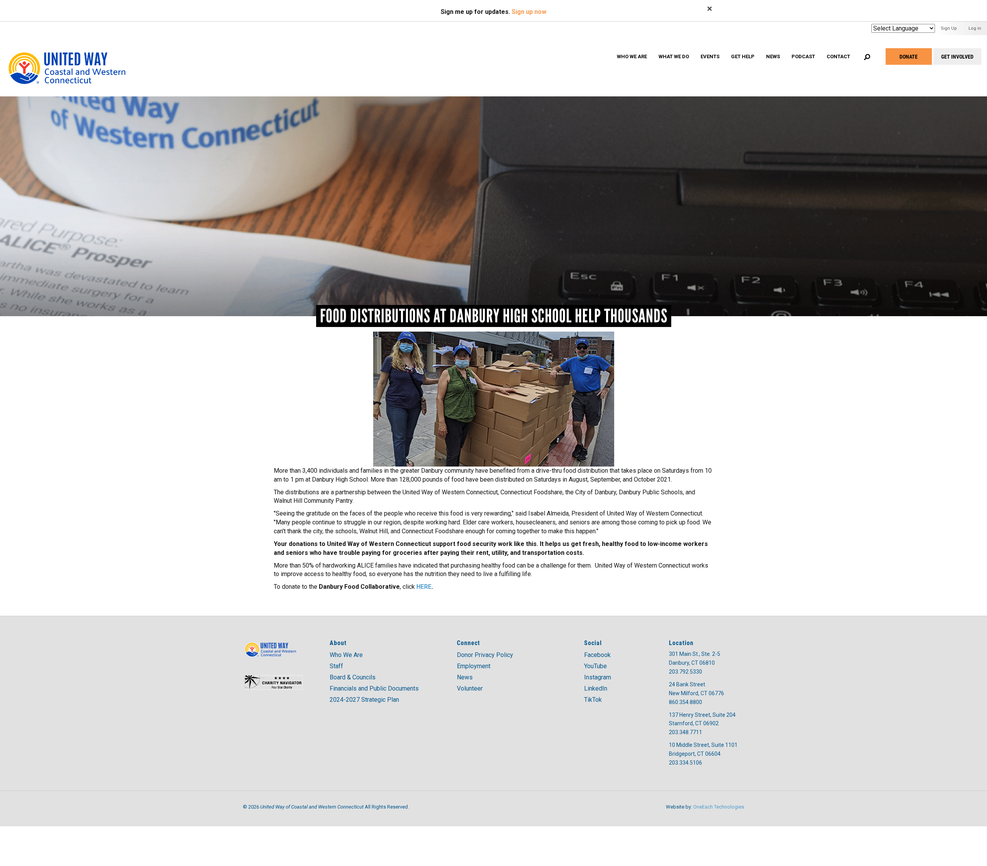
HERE (423, 586)
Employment (473, 666)
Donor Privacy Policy (485, 655)
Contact (838, 56)
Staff (336, 666)
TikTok (593, 699)
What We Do (674, 56)
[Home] (74, 59)
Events (710, 56)
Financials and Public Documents (374, 688)
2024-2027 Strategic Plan (364, 699)
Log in (974, 28)
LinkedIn (595, 688)
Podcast (803, 56)
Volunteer (470, 688)
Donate (908, 56)
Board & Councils (353, 677)
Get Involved (957, 56)
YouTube (595, 666)
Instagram (597, 677)
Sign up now (529, 11)
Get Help (743, 56)
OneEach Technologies (718, 807)
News (773, 56)
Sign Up (949, 28)
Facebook (597, 655)
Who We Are (632, 56)
